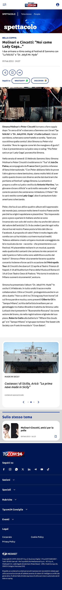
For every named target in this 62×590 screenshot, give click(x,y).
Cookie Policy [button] (37, 537)
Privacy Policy (8, 541)
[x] (22, 469)
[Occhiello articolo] (39, 424)
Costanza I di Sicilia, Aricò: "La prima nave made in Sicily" (28, 385)
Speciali (6, 489)
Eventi (5, 519)
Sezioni (6, 479)
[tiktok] (48, 469)
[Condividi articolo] (5, 72)
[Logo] (31, 4)
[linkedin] (29, 469)
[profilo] (58, 5)
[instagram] (10, 469)
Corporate (7, 537)
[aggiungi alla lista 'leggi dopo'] (12, 72)
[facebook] (3, 469)
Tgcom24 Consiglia (12, 509)
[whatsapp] (16, 469)
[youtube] (41, 469)
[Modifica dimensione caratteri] (19, 72)
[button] (31, 4)
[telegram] (35, 469)
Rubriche (7, 499)
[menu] (4, 5)
